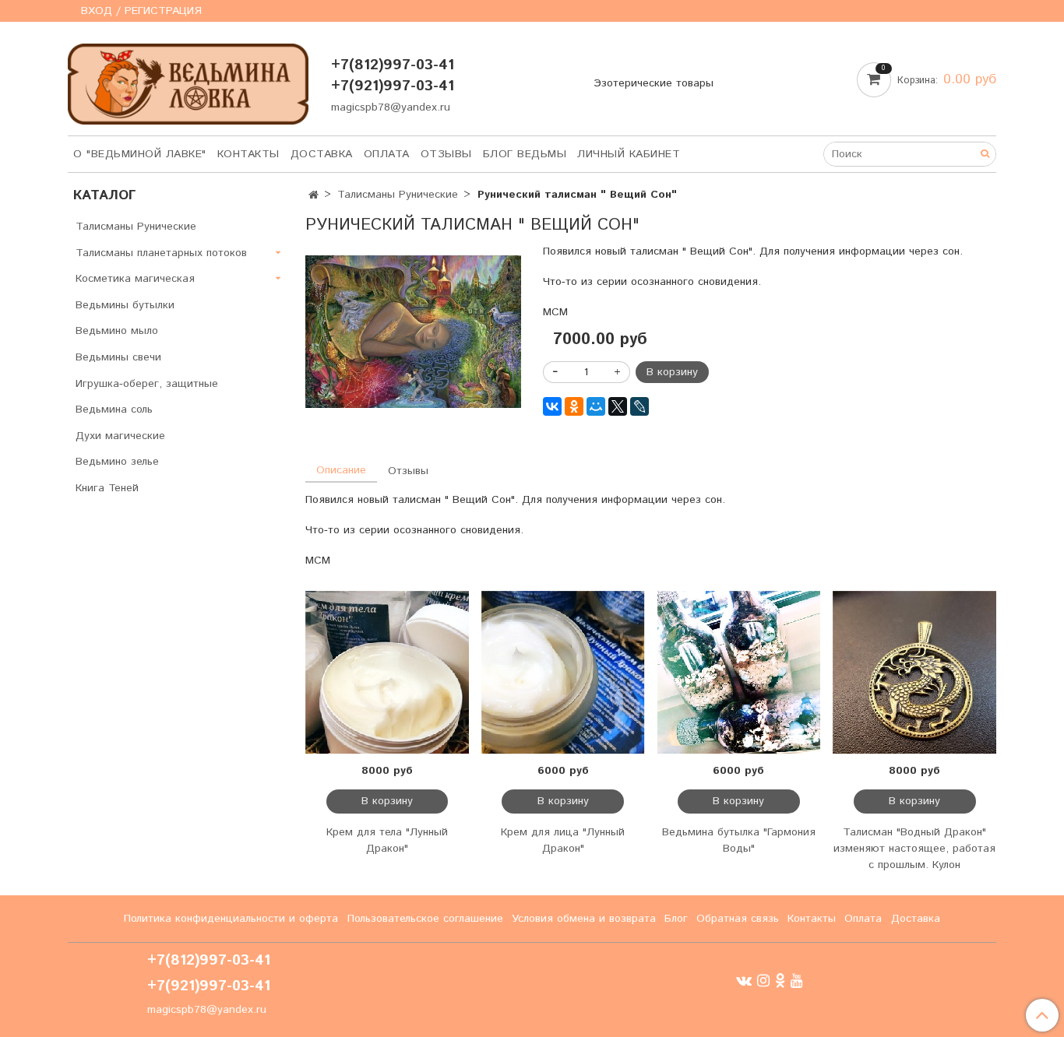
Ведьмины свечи (118, 357)
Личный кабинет (628, 154)
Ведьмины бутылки (125, 305)
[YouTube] (797, 981)
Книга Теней (107, 488)
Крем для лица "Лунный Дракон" (563, 840)
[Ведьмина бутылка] (739, 672)
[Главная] (313, 195)
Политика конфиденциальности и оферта (231, 918)
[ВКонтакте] (552, 406)
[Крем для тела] (387, 672)
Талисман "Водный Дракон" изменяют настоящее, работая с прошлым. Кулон (914, 848)
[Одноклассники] (574, 406)
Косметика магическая (135, 278)
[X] (617, 406)
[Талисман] (914, 672)
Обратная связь (737, 918)
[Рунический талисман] (413, 331)
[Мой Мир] (596, 406)
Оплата (387, 154)
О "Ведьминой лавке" (139, 154)
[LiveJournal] (639, 406)
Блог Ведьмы (525, 154)
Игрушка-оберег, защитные (147, 384)
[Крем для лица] (563, 672)
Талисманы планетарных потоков (161, 253)
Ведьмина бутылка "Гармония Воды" (739, 840)
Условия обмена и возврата (584, 918)
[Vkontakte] (744, 981)
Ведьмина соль (114, 409)
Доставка (322, 154)
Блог (676, 918)
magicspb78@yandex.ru (390, 107)
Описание (341, 470)
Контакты (248, 154)
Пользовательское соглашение (425, 918)
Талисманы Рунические (397, 194)
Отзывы (446, 154)
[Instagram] (763, 981)
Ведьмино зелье (117, 461)
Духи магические (120, 436)
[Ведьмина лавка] (188, 80)
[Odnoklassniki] (780, 981)
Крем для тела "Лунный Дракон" (387, 840)
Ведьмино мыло (117, 331)
